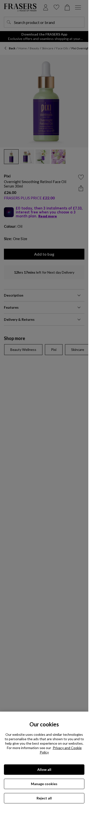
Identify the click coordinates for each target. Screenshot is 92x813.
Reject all (44, 798)
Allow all (44, 769)
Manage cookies (44, 784)
